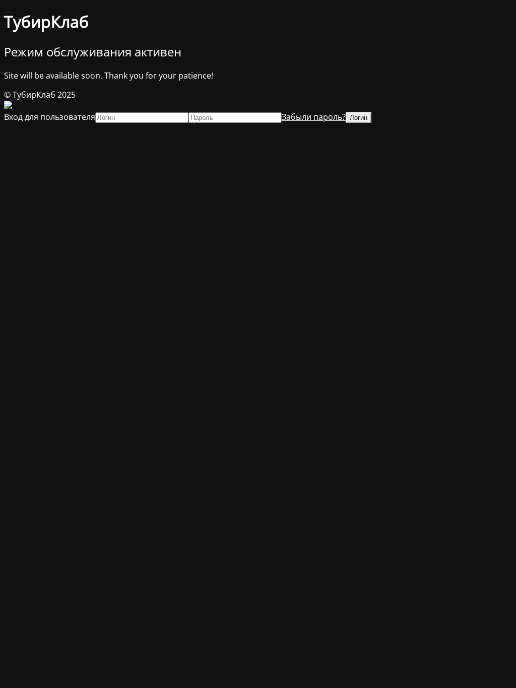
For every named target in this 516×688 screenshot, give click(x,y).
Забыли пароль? (314, 116)
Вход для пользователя (49, 116)
